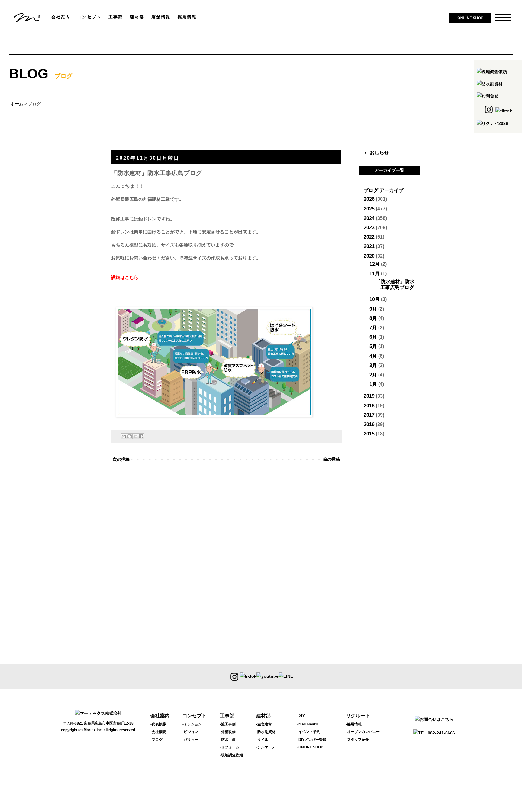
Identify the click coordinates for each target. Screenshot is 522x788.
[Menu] (499, 18)
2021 (369, 246)
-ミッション (192, 724)
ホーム (17, 103)
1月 (373, 384)
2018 (369, 405)
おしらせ (379, 152)
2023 (369, 227)
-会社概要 (158, 732)
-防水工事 (228, 740)
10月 (374, 299)
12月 (374, 264)
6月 (373, 337)
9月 (373, 308)
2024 (369, 218)
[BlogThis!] (130, 436)
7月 (373, 327)
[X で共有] (135, 436)
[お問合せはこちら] (434, 719)
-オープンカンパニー (363, 732)
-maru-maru (307, 724)
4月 (373, 356)
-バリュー (190, 740)
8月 (373, 318)
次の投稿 (121, 459)
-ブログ (156, 740)
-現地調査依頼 (231, 755)
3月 (373, 365)
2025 (369, 208)
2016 (369, 424)
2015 (369, 433)
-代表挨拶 (158, 724)
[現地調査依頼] (492, 71)
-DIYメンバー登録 (311, 740)
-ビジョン (190, 732)
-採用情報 (354, 724)
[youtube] (267, 676)
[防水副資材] (490, 83)
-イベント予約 (308, 732)
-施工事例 (228, 724)
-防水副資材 (266, 732)
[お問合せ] (487, 95)
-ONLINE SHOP (310, 747)
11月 (374, 273)
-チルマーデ (266, 747)
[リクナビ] (492, 123)
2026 (369, 199)
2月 (373, 374)
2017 (369, 415)
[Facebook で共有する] (141, 436)
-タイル (262, 740)
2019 (369, 396)
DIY (301, 715)
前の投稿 (331, 459)
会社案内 (160, 715)
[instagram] (234, 676)
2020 (369, 256)
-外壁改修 (228, 732)
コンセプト (194, 715)
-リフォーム (229, 747)
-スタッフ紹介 (357, 740)
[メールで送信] (124, 436)
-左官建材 (264, 724)
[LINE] (286, 676)
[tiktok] (248, 676)
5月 (373, 346)
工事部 (227, 715)
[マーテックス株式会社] (27, 20)
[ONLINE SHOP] (470, 20)
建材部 (263, 715)
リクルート (358, 715)
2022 (369, 236)
